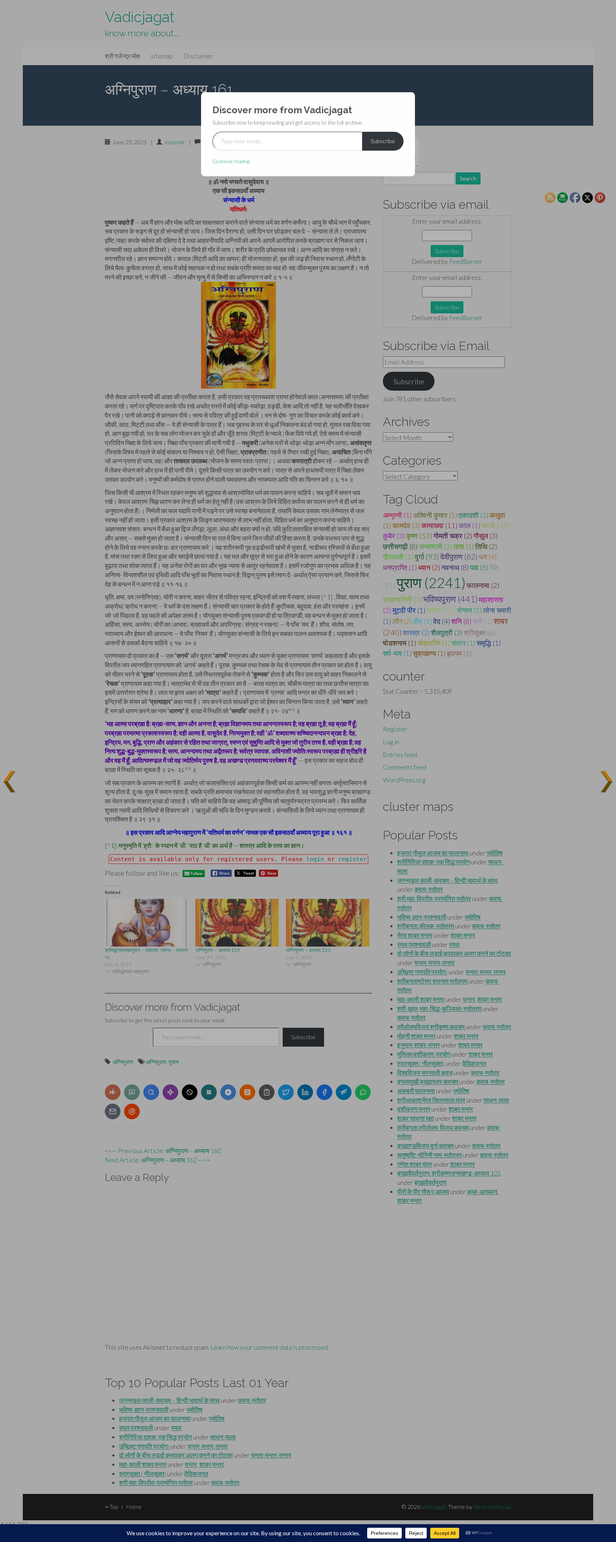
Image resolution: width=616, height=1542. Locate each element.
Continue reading (231, 161)
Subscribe (383, 140)
